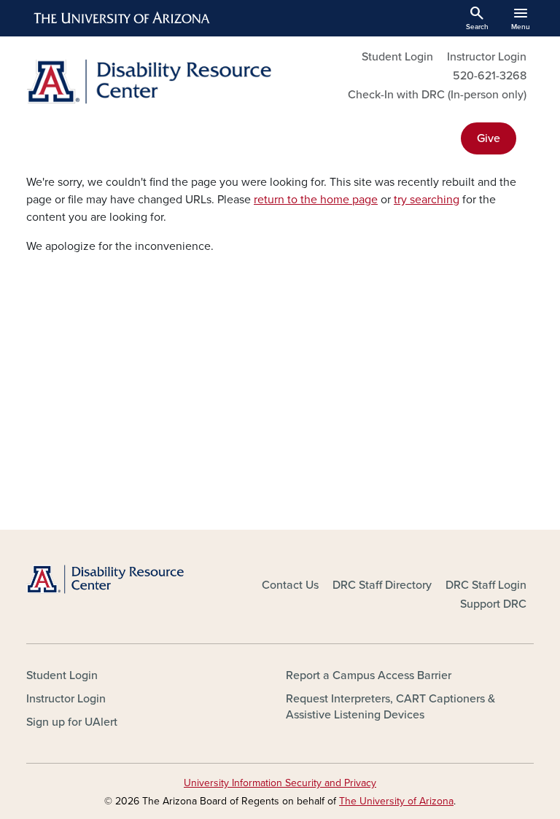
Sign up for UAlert (71, 722)
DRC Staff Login (486, 585)
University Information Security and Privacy (280, 783)
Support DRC (493, 604)
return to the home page (316, 199)
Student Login (397, 57)
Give (488, 138)
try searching (426, 199)
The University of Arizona (396, 801)
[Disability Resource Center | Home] (148, 81)
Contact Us (290, 585)
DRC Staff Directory (382, 585)
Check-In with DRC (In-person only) (437, 94)
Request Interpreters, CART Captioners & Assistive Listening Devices (390, 706)
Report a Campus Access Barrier (368, 675)
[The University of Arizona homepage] (123, 18)
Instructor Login (486, 57)
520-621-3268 (489, 75)
